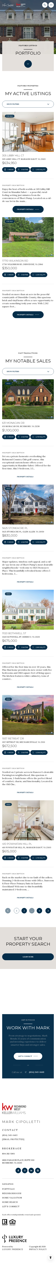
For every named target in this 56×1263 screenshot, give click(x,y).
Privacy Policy (38, 1249)
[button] (28, 1056)
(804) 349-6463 (36, 1072)
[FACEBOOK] (18, 1170)
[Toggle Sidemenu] (51, 5)
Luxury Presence (12, 1249)
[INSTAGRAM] (24, 1170)
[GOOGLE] (38, 1170)
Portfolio (8, 1189)
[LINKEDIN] (31, 1170)
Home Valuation (12, 1198)
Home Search (10, 1202)
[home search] (45, 5)
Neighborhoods (11, 1193)
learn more (28, 957)
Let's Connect (11, 1206)
